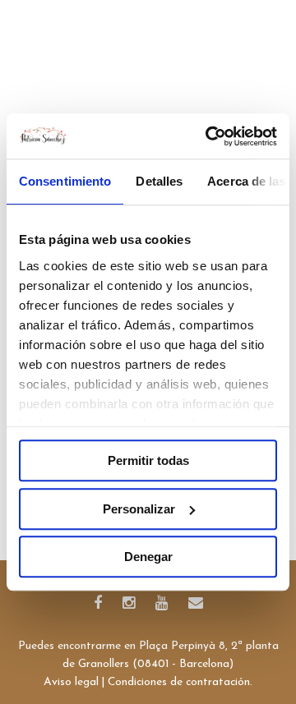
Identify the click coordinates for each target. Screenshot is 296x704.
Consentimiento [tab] (65, 181)
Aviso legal (71, 682)
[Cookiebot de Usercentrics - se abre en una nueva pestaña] (209, 136)
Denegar (148, 557)
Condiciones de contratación (179, 682)
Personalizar (139, 509)
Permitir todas (148, 460)
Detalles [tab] (159, 181)
